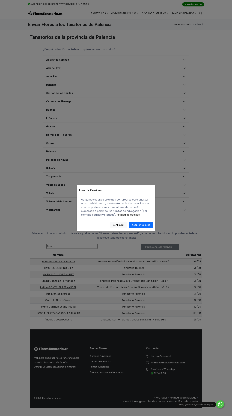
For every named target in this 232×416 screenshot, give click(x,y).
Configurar (118, 224)
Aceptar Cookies (141, 224)
